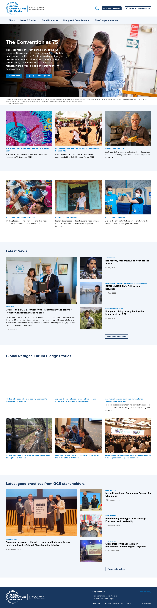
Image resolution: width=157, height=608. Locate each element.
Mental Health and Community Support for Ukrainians (128, 494)
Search (97, 8)
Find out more (14, 75)
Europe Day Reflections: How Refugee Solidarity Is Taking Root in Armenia (28, 456)
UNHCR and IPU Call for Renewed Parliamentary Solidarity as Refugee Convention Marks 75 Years (39, 311)
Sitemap (129, 603)
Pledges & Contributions (76, 20)
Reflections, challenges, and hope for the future (127, 262)
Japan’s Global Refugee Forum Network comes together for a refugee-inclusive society (75, 400)
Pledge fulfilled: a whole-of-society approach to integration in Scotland (26, 400)
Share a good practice (114, 148)
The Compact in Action (107, 20)
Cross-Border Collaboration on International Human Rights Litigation (125, 545)
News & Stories (28, 20)
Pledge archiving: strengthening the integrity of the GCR (124, 313)
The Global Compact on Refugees (20, 217)
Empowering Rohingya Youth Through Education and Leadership (125, 520)
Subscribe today (144, 591)
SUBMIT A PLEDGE (113, 8)
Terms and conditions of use (114, 603)
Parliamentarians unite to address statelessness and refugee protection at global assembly (128, 456)
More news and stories (116, 336)
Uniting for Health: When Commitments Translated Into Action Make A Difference (77, 456)
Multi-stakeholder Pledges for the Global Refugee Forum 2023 (77, 149)
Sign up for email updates (39, 75)
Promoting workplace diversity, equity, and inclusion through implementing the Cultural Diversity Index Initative (38, 543)
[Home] (25, 8)
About (12, 20)
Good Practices (50, 20)
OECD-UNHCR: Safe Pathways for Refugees (123, 287)
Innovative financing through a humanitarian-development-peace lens (124, 400)
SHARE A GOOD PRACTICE (139, 8)
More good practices (116, 569)
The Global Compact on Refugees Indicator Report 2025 (28, 149)
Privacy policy (96, 603)
